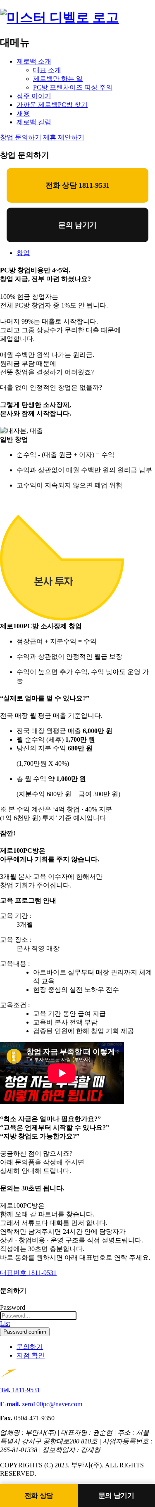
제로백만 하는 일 (58, 78)
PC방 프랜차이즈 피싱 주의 (72, 87)
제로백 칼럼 (34, 121)
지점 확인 (31, 1355)
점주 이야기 (34, 95)
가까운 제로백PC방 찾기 (52, 104)
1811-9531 (20, 1389)
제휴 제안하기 (63, 137)
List (5, 1323)
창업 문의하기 (20, 137)
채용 (23, 113)
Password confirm (24, 1332)
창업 (23, 252)
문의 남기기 (77, 225)
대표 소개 (47, 69)
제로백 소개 (34, 61)
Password (12, 1307)
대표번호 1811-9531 (28, 1272)
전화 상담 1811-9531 (77, 185)
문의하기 (30, 1346)
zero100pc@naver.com (41, 1404)
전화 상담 (38, 1496)
